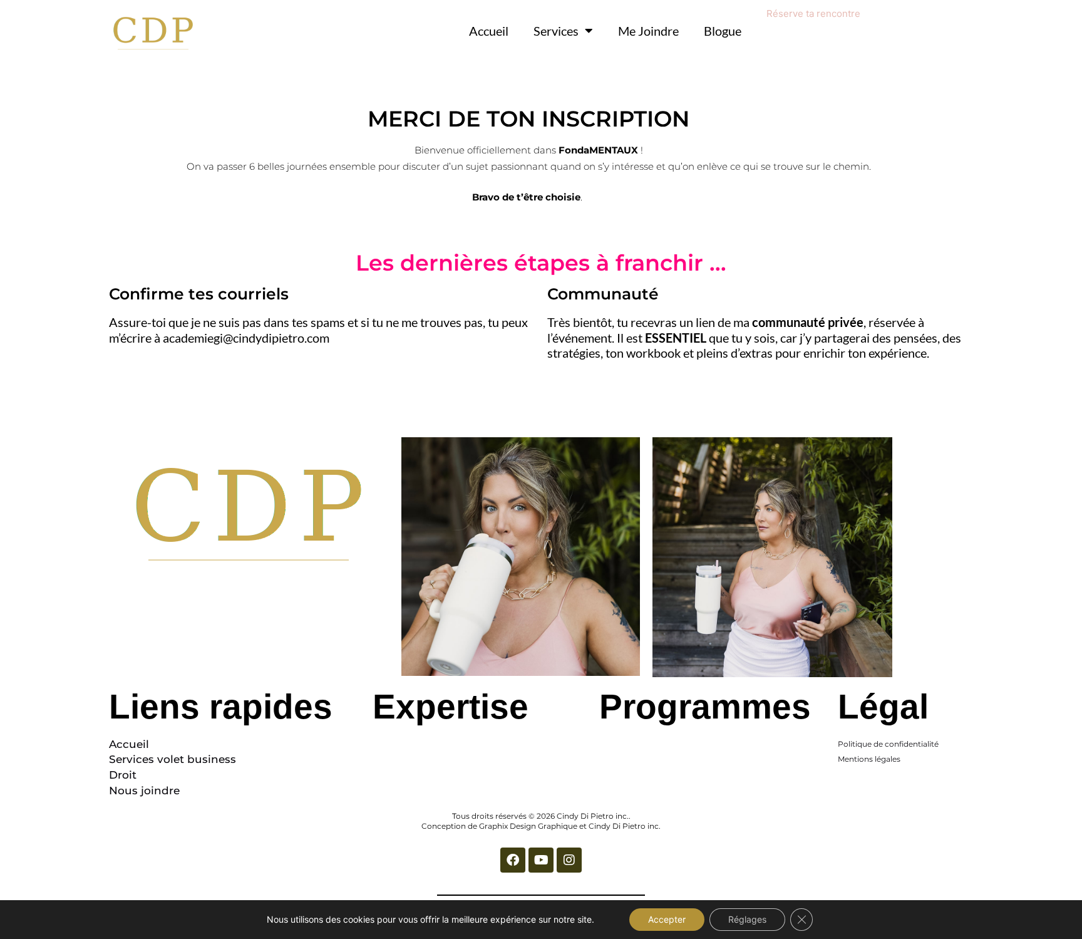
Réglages (747, 919)
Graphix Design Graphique (528, 826)
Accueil (488, 30)
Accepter (667, 919)
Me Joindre (648, 30)
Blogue (722, 30)
